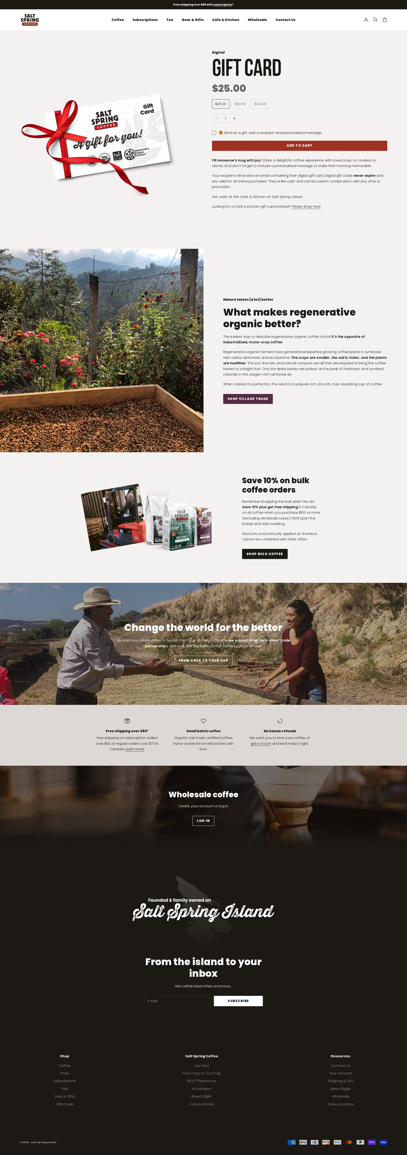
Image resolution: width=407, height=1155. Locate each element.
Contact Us (285, 19)
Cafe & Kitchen (225, 19)
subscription (222, 4)
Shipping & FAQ (340, 1080)
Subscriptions (145, 19)
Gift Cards (64, 1104)
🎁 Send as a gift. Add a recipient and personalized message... (271, 132)
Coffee (118, 19)
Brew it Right (202, 1096)
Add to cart (300, 145)
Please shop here (306, 206)
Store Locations (341, 1104)
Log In (203, 820)
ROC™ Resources (201, 1080)
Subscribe (238, 1001)
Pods (64, 1073)
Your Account (340, 1073)
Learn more (134, 749)
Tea (169, 19)
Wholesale (257, 19)
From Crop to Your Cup (203, 660)
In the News (201, 1088)
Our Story (201, 1065)
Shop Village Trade (248, 399)
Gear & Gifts (193, 19)
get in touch (261, 743)
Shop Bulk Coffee (265, 554)
